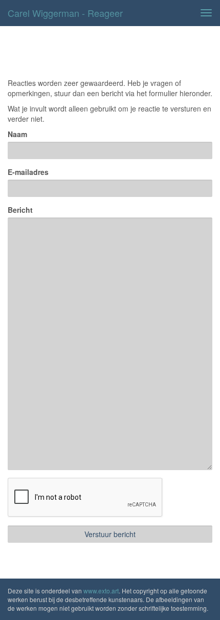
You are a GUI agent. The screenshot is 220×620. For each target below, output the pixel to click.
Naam (17, 134)
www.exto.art (101, 590)
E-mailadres (28, 172)
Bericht (20, 210)
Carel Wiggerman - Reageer (65, 12)
